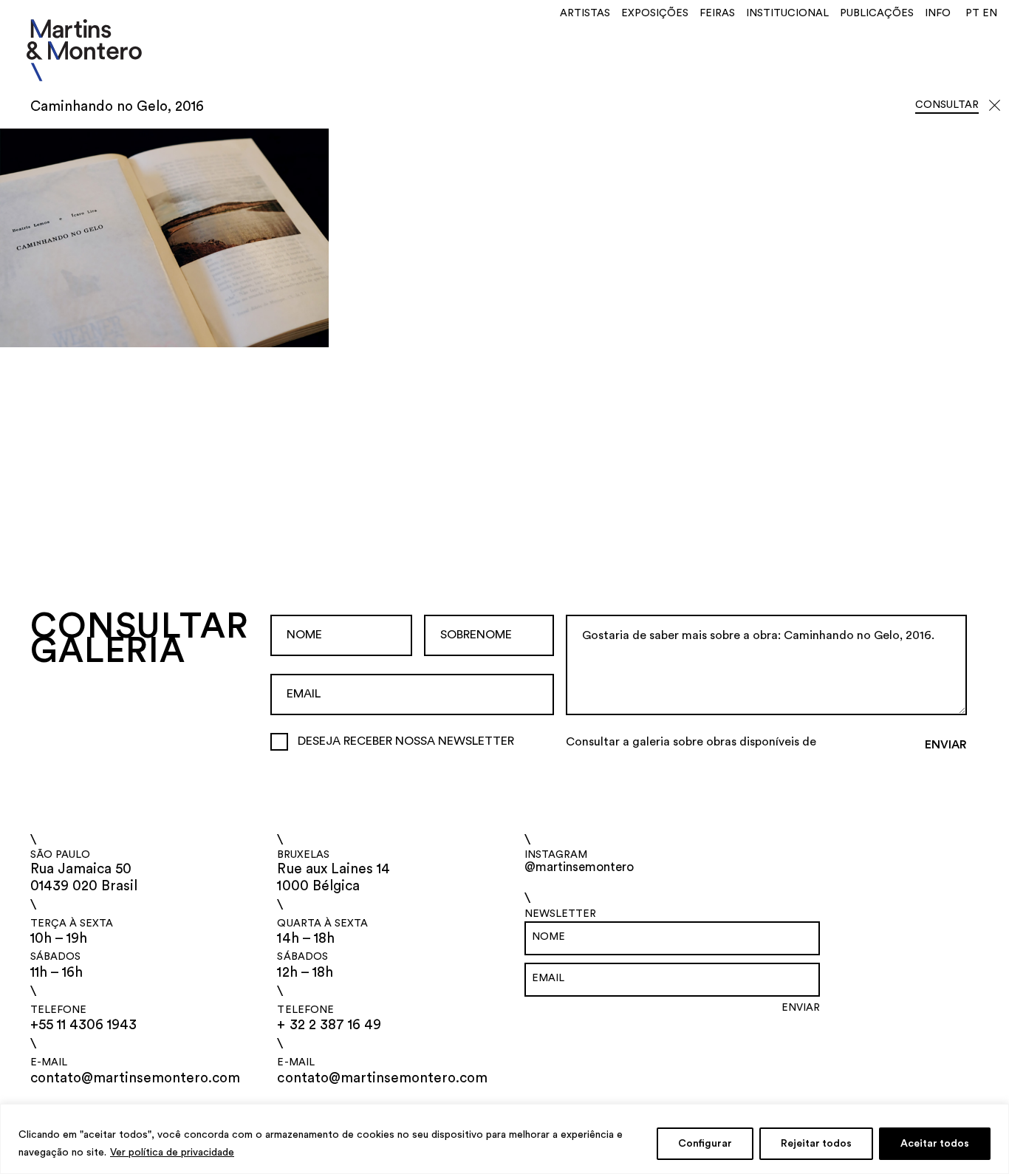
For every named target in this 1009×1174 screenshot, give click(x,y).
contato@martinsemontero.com (135, 1078)
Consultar (947, 105)
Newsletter (560, 914)
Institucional (787, 13)
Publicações (877, 13)
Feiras (717, 13)
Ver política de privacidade (172, 1152)
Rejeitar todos (816, 1144)
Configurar (705, 1144)
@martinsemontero (579, 867)
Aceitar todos (934, 1144)
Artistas (585, 13)
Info (938, 13)
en (989, 13)
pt (972, 13)
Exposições (654, 13)
